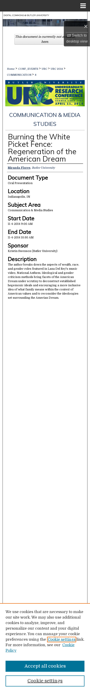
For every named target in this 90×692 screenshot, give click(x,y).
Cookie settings (61, 639)
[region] (45, 647)
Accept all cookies (45, 666)
